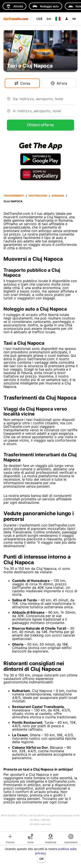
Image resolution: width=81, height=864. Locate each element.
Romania (58, 195)
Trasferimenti (13, 195)
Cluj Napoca (12, 201)
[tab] (10, 838)
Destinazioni (38, 195)
